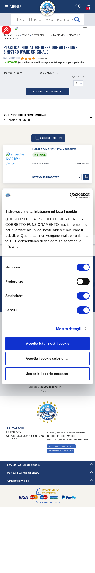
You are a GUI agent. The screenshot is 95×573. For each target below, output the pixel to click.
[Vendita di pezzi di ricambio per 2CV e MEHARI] (47, 6)
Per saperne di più (49, 502)
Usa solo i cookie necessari (47, 374)
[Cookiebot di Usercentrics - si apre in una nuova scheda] (69, 196)
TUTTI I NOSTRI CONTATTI (61, 446)
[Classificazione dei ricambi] (6, 29)
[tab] (47, 117)
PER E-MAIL (17, 432)
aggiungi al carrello (47, 91)
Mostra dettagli (68, 329)
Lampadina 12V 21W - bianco (54, 149)
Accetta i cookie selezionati (47, 358)
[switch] (83, 281)
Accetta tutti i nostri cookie (47, 343)
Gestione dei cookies (61, 451)
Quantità (78, 76)
